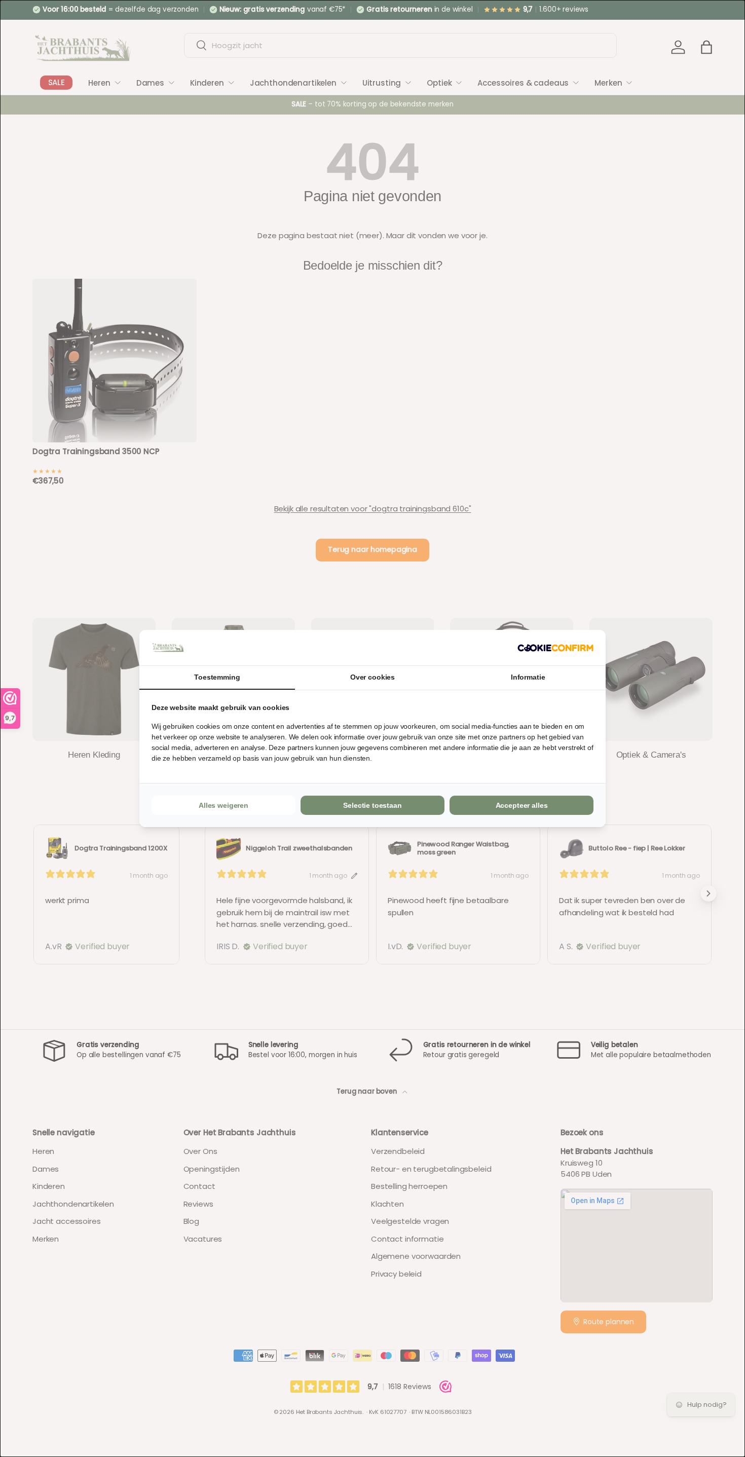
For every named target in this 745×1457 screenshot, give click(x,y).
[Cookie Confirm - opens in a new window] (555, 648)
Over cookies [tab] (372, 677)
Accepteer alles (522, 805)
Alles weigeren (223, 805)
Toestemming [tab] (217, 677)
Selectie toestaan (372, 805)
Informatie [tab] (528, 677)
